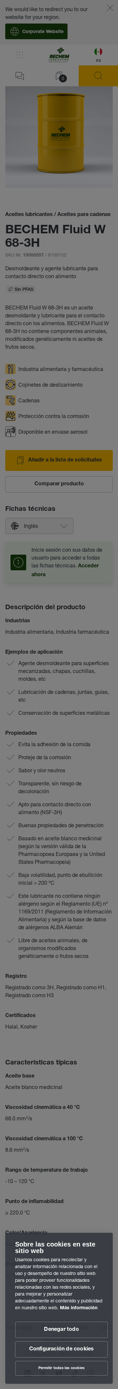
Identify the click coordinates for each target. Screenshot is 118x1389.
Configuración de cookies (61, 1349)
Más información (78, 1308)
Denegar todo (61, 1329)
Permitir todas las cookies (61, 1368)
